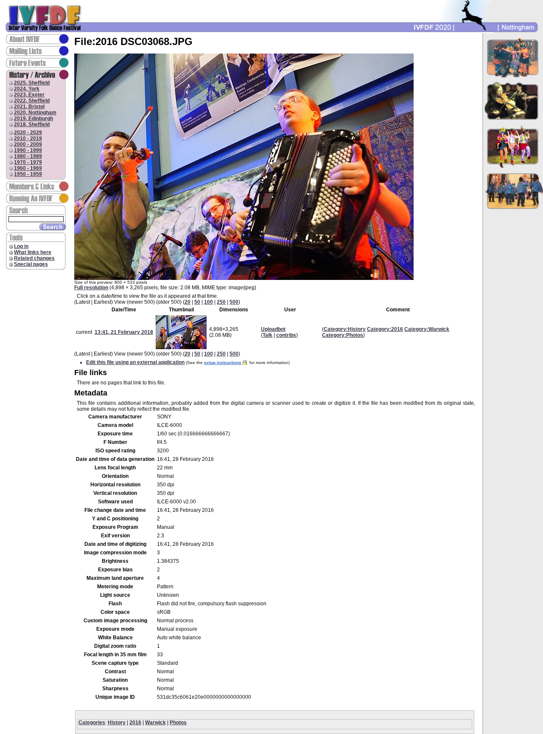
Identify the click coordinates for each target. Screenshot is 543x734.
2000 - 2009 (28, 144)
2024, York (26, 89)
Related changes (34, 258)
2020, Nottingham (35, 113)
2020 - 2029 (28, 133)
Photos (178, 723)
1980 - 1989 (28, 156)
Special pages (31, 264)
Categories (91, 723)
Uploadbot (273, 329)
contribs (286, 335)
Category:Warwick (426, 329)
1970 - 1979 (28, 162)
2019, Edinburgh (33, 118)
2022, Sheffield (32, 101)
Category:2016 (385, 329)
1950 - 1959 (28, 174)
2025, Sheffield (32, 83)
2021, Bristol (29, 107)
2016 (135, 723)
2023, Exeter (29, 95)
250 (221, 302)
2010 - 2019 (28, 138)
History (117, 723)
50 (197, 302)
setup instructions (222, 362)
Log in (21, 246)
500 (234, 302)
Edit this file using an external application (135, 362)
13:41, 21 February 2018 (124, 332)
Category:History (345, 329)
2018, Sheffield (32, 124)
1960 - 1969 (28, 168)
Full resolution (91, 288)
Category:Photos (342, 335)
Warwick (155, 723)
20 (187, 302)
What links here (32, 252)
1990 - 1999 (28, 150)
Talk (267, 335)
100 (208, 302)
